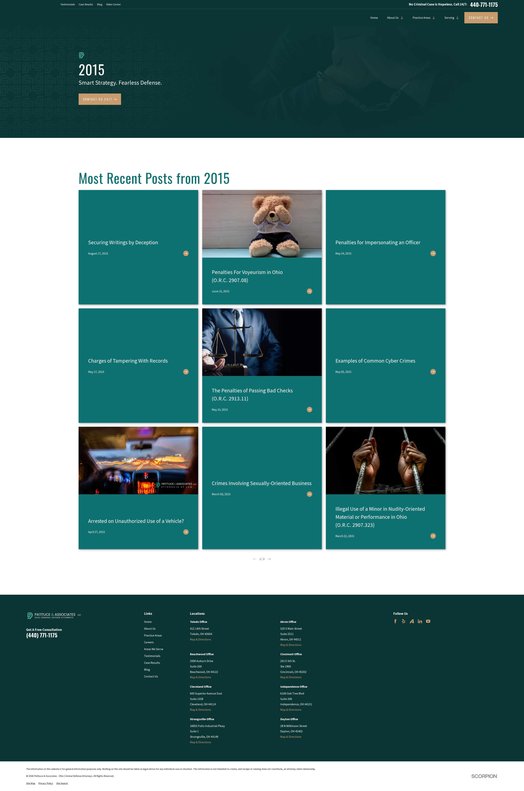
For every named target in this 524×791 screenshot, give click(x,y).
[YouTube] (428, 621)
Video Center (113, 4)
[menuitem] (30, 783)
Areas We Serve (153, 649)
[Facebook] (395, 621)
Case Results (86, 4)
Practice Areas (421, 18)
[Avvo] (412, 621)
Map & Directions (200, 639)
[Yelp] (403, 621)
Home (374, 18)
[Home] (55, 615)
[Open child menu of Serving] (456, 17)
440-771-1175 (484, 4)
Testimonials (67, 4)
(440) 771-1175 (41, 635)
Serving (449, 18)
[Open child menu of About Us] (401, 17)
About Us (393, 18)
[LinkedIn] (420, 621)
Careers (149, 642)
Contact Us (151, 676)
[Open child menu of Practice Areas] (432, 17)
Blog (99, 4)
